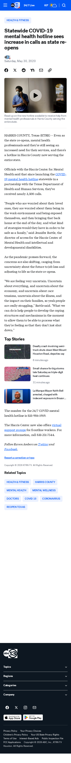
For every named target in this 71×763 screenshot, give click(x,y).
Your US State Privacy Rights (45, 735)
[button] (5, 5)
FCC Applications (12, 742)
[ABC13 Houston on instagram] (25, 707)
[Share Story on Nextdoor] (32, 70)
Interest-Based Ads (29, 738)
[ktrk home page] (10, 653)
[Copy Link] (50, 70)
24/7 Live (29, 5)
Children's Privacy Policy (15, 735)
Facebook (10, 449)
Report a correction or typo (19, 458)
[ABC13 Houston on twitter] (16, 707)
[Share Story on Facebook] (6, 70)
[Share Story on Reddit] (23, 70)
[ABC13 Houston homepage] (15, 5)
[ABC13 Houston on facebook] (7, 707)
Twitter (43, 444)
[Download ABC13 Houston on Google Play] (33, 717)
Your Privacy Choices (30, 731)
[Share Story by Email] (41, 70)
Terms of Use (9, 738)
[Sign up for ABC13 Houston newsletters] (34, 707)
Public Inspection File (52, 738)
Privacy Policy (10, 731)
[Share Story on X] (15, 70)
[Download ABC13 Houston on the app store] (12, 717)
